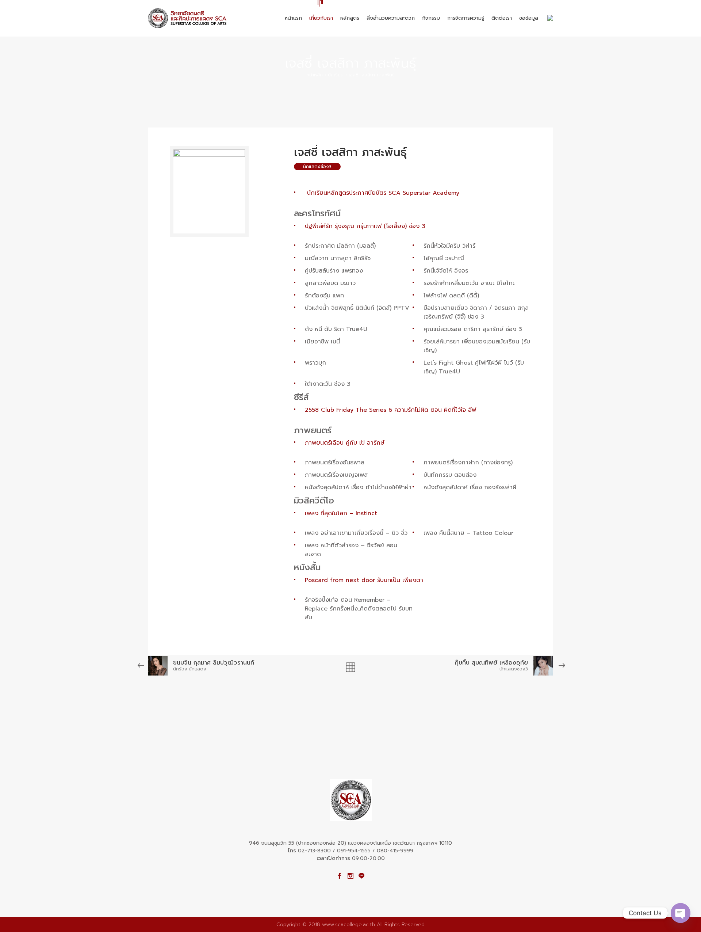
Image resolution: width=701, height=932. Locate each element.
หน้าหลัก (314, 75)
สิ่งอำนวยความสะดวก (391, 18)
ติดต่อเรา (501, 18)
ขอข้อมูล (528, 18)
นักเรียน (336, 75)
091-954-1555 (354, 851)
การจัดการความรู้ (465, 18)
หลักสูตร (349, 18)
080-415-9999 (395, 851)
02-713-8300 (314, 851)
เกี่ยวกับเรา (321, 18)
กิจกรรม (431, 18)
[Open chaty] (680, 913)
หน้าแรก (293, 18)
